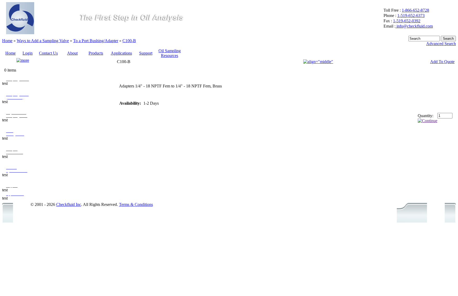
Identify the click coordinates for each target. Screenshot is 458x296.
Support (145, 53)
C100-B (129, 40)
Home (7, 40)
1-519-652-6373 (411, 15)
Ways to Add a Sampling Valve (43, 40)
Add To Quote (442, 61)
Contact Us (48, 53)
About (72, 53)
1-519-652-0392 (406, 21)
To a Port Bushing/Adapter (95, 40)
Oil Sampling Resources (169, 53)
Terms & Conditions (136, 204)
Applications (121, 53)
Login (28, 53)
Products (96, 53)
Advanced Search (441, 43)
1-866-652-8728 (415, 10)
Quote (10, 60)
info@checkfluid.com (414, 26)
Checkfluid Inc (68, 204)
